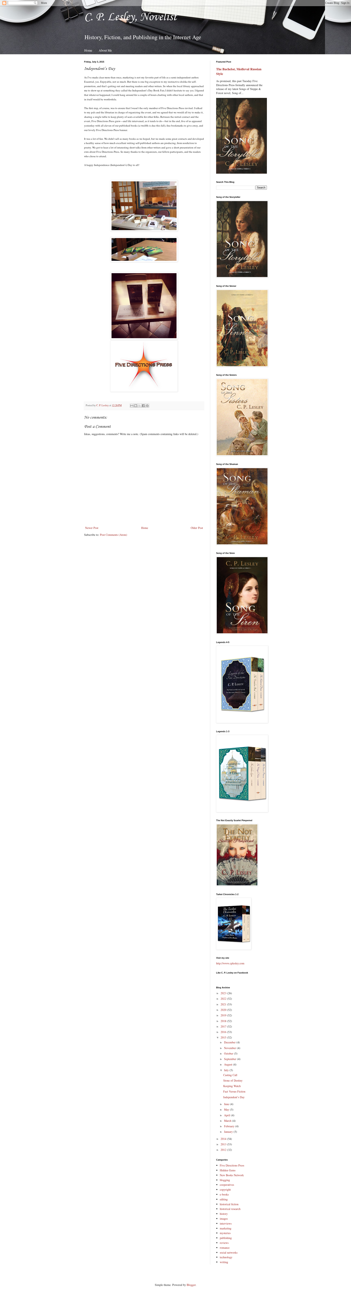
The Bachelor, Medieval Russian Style (238, 71)
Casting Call (230, 1075)
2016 (224, 1032)
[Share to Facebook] (143, 406)
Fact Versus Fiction (234, 1091)
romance (225, 1248)
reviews (224, 1243)
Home (88, 50)
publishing (226, 1238)
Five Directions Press (232, 1165)
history (224, 1214)
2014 (224, 1139)
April (227, 1115)
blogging (225, 1180)
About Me (105, 50)
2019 (224, 1015)
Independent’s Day (234, 1097)
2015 (224, 1037)
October (229, 1053)
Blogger (191, 1285)
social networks (228, 1252)
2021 (224, 1004)
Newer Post (91, 528)
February (229, 1126)
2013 (224, 1144)
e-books (224, 1194)
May (227, 1109)
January (229, 1132)
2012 (224, 1150)
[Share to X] (140, 406)
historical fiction (229, 1204)
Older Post (197, 528)
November (230, 1048)
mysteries (225, 1233)
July (227, 1070)
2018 (224, 1021)
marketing (225, 1228)
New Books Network (232, 1175)
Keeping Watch (232, 1086)
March (228, 1121)
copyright (225, 1189)
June (227, 1104)
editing (224, 1199)
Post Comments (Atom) (113, 535)
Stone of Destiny (233, 1080)
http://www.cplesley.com (230, 963)
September (230, 1059)
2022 (224, 999)
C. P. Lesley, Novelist (130, 17)
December (230, 1042)
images (224, 1218)
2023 (224, 993)
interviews (226, 1223)
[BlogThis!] (136, 406)
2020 (224, 1010)
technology (226, 1257)
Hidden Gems (227, 1170)
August (228, 1064)
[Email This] (132, 406)
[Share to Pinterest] (147, 406)
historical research (230, 1209)
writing (224, 1262)
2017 (224, 1026)
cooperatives (227, 1185)
